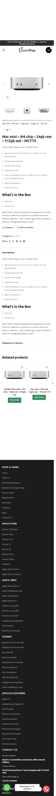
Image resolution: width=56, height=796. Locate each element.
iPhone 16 (6, 564)
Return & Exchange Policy (13, 488)
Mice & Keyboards (10, 677)
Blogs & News (8, 498)
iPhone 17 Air (7, 539)
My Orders (6, 502)
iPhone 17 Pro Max (10, 529)
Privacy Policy (8, 493)
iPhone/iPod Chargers (11, 729)
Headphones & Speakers (12, 621)
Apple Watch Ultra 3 (11, 569)
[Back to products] (7, 130)
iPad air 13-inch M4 (10, 616)
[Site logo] (27, 50)
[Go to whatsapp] (6, 787)
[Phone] (46, 789)
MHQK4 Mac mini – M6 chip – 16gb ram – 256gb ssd (14, 392)
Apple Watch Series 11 (11, 574)
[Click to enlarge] (7, 97)
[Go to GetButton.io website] (6, 793)
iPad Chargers (8, 625)
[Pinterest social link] (17, 241)
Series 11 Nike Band (10, 596)
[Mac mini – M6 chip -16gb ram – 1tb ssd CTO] (39, 375)
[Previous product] (4, 130)
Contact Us (7, 517)
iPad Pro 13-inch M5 (10, 611)
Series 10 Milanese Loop (12, 687)
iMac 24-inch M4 (9, 657)
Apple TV (6, 699)
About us (6, 478)
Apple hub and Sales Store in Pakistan (29, 120)
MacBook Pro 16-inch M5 (13, 647)
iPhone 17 (6, 544)
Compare (6, 507)
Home (4, 473)
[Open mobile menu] (3, 50)
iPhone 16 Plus (8, 559)
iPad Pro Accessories (11, 631)
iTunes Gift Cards (9, 739)
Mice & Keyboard (9, 667)
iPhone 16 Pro (8, 554)
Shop (48, 120)
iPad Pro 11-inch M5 (10, 606)
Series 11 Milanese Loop (12, 591)
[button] (5, 84)
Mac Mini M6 (7, 652)
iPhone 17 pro (8, 534)
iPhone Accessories (10, 724)
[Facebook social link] (9, 241)
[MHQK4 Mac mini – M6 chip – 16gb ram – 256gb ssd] (14, 375)
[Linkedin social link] (20, 241)
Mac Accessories (9, 672)
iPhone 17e (6, 549)
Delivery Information (11, 483)
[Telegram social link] (24, 241)
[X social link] (13, 241)
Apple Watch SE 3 (9, 601)
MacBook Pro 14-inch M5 (13, 642)
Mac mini (16, 236)
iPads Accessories (9, 719)
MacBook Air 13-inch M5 (12, 662)
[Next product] (10, 130)
